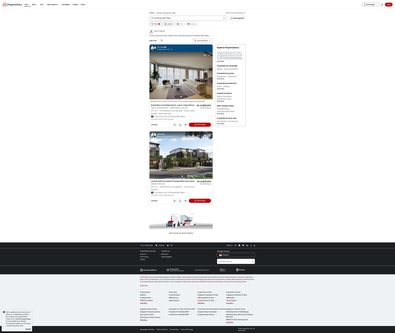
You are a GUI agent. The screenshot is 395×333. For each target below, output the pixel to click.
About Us (143, 254)
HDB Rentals (230, 298)
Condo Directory (174, 295)
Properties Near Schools (206, 314)
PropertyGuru (145, 292)
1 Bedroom (226, 86)
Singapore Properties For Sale (208, 295)
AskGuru (143, 295)
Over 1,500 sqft (233, 121)
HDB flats (203, 281)
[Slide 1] (176, 176)
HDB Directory (173, 298)
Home (151, 13)
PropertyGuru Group (148, 251)
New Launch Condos (147, 314)
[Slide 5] (181, 96)
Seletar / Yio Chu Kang (224, 96)
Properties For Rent (233, 292)
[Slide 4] (178, 96)
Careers (142, 259)
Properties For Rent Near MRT (179, 314)
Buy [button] (26, 4)
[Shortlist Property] (209, 55)
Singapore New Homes (148, 309)
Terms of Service (162, 329)
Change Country (223, 251)
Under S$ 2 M (232, 76)
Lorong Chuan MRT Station (226, 111)
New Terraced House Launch (232, 57)
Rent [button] (34, 4)
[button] (151, 31)
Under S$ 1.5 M (221, 76)
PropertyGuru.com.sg (147, 277)
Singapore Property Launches (150, 312)
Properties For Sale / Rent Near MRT (182, 309)
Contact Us (165, 251)
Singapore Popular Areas (235, 309)
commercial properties (239, 281)
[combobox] (188, 18)
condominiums (186, 281)
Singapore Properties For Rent (236, 295)
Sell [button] (41, 4)
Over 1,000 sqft (221, 121)
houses (226, 281)
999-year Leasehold (231, 69)
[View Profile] (162, 48)
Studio (219, 86)
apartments (196, 281)
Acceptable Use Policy (147, 329)
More (83, 4)
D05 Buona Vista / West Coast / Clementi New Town (239, 316)
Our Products (144, 257)
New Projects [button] (52, 4)
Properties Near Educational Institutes (212, 309)
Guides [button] (75, 4)
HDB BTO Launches (146, 300)
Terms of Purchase (187, 329)
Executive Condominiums (215, 281)
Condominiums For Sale (206, 300)
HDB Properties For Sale (206, 298)
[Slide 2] (175, 96)
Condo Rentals (231, 300)
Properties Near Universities (207, 312)
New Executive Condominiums (150, 317)
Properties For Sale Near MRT (179, 312)
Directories (173, 292)
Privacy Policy (26, 319)
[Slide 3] (177, 96)
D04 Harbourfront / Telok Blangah (237, 312)
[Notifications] (382, 4)
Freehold (220, 69)
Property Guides (145, 298)
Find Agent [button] (66, 4)
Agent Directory (174, 300)
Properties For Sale (205, 292)
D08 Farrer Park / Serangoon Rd (237, 319)
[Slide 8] (186, 96)
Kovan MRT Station (223, 109)
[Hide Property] (204, 55)
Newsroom (164, 254)
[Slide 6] (183, 96)
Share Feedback (166, 257)
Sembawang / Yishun (224, 99)
